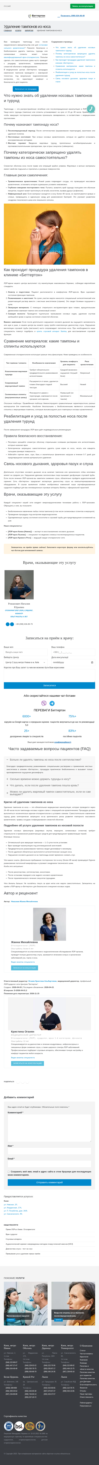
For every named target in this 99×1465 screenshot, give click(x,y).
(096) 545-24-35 (49, 1372)
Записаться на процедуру (26, 89)
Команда (83, 1363)
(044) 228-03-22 (30, 1365)
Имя (10, 1146)
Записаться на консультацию (24, 968)
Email (27, 1081)
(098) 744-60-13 (30, 1394)
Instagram (12, 624)
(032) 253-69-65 (49, 1388)
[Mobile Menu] (16, 15)
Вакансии (83, 1388)
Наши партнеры (86, 1394)
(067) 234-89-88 (11, 1394)
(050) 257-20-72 (30, 1397)
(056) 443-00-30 (30, 1391)
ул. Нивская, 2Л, (11, 1205)
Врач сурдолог (11, 1234)
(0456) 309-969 (11, 1388)
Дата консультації (59, 657)
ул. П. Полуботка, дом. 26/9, (16, 1211)
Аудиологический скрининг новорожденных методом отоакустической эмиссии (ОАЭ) (39, 1244)
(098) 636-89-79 (30, 1372)
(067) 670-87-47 (49, 1391)
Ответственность (86, 1397)
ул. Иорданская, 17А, (13, 1208)
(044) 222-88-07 (11, 1362)
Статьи (82, 1351)
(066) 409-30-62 (11, 1391)
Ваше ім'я (8, 647)
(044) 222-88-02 (68, 1365)
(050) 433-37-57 (49, 1394)
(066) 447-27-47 (11, 1365)
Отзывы (83, 1391)
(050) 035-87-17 (49, 1368)
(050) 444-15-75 (68, 1368)
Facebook (18, 1081)
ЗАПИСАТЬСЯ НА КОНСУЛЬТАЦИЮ (27, 1063)
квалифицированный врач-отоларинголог (21, 57)
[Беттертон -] (36, 16)
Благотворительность (88, 1385)
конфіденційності (62, 742)
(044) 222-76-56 (49, 1365)
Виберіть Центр (11, 657)
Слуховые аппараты (14, 1239)
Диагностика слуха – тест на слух (19, 1249)
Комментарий (15, 1112)
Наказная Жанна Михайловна (24, 901)
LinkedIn (8, 624)
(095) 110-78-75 (68, 1388)
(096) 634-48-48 (11, 1368)
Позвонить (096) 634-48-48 (73, 16)
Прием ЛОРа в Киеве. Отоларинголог (20, 1229)
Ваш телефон (57, 647)
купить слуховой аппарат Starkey (52, 331)
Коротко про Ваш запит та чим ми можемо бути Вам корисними (34, 667)
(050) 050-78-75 (30, 1368)
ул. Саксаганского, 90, (13, 1214)
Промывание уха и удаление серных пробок (23, 1254)
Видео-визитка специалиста (23, 962)
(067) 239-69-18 (68, 1372)
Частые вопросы (86, 1354)
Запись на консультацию (82, 6)
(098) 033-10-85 (68, 1391)
